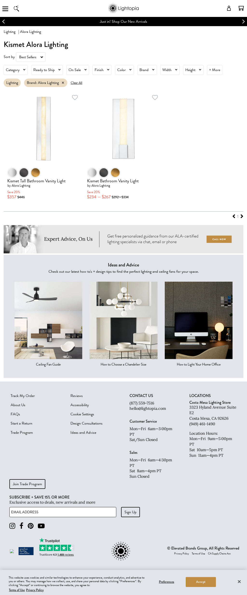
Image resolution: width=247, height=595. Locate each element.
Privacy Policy (181, 554)
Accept (201, 582)
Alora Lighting (21, 185)
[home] (123, 12)
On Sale (75, 70)
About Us (18, 405)
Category (13, 70)
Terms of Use (198, 554)
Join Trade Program (27, 484)
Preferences (166, 582)
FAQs (15, 414)
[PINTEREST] (31, 526)
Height (190, 70)
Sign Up (130, 512)
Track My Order (23, 396)
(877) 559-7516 (142, 403)
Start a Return (21, 423)
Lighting (9, 32)
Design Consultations (86, 423)
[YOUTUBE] (41, 526)
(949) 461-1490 (202, 423)
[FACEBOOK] (21, 526)
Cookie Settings (82, 414)
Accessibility (79, 405)
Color (121, 70)
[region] (123, 582)
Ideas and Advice (83, 432)
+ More (214, 70)
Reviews (76, 396)
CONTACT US (141, 396)
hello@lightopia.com (148, 408)
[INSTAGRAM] (12, 526)
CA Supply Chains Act (219, 554)
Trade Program (22, 432)
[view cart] (241, 8)
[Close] (239, 581)
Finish (99, 70)
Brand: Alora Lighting (43, 83)
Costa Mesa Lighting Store (210, 402)
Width (167, 70)
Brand (144, 70)
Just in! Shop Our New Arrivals (123, 21)
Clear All (76, 82)
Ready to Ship (44, 70)
